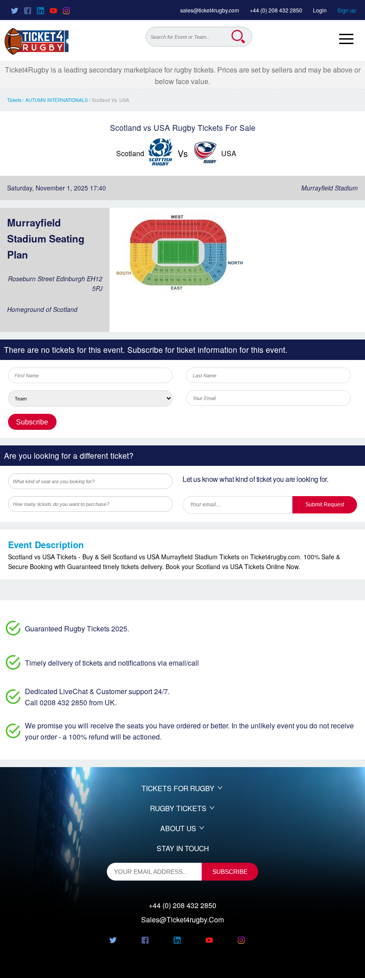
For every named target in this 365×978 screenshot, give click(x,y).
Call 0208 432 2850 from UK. (71, 702)
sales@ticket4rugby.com (209, 10)
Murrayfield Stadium (329, 187)
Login (320, 10)
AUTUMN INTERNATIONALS (56, 100)
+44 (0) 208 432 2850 (276, 10)
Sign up (346, 10)
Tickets (14, 100)
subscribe (229, 871)
